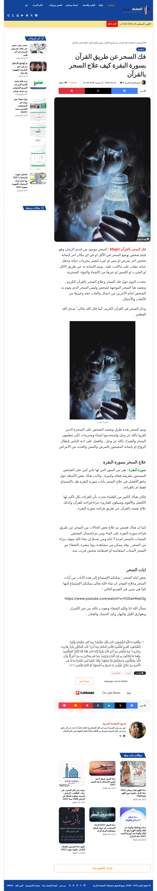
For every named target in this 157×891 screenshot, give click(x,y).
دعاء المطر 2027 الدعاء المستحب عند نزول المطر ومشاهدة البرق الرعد (104, 827)
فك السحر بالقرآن (133, 249)
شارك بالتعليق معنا (102, 868)
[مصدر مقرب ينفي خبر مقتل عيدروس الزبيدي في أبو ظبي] (38, 48)
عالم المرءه (38, 5)
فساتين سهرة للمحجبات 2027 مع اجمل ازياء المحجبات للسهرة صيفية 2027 (19, 180)
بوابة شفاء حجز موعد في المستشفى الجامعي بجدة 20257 (20, 105)
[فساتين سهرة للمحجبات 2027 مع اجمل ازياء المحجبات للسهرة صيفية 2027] (38, 178)
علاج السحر (116, 673)
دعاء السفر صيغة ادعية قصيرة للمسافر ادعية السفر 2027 (103, 781)
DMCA (10, 885)
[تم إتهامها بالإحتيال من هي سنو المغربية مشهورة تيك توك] (38, 66)
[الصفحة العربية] (136, 10)
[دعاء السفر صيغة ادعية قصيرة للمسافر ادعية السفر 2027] (102, 768)
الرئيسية (140, 42)
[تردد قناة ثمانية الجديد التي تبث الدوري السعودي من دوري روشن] (38, 84)
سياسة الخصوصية (32, 885)
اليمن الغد (19, 885)
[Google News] (111, 693)
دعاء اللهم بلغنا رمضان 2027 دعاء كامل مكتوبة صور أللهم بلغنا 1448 (133, 793)
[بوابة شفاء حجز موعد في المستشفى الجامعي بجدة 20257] (38, 134)
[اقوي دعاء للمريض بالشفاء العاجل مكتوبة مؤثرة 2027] (72, 825)
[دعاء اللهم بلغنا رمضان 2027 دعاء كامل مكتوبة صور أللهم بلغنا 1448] (133, 774)
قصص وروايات (55, 5)
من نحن (62, 885)
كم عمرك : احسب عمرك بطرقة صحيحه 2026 (85, 24)
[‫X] (120, 736)
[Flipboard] (85, 692)
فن (26, 5)
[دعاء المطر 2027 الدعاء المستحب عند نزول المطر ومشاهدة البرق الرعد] (102, 814)
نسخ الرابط (84, 681)
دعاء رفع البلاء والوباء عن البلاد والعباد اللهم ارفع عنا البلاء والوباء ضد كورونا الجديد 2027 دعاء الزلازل (133, 831)
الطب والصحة (89, 5)
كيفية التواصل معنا (49, 885)
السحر (128, 673)
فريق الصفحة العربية (132, 83)
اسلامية (111, 5)
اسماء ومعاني (71, 5)
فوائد (101, 5)
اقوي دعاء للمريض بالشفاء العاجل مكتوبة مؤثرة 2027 (73, 848)
